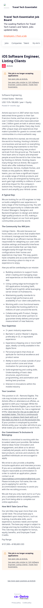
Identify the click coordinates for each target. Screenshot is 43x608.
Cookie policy (27, 603)
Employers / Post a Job (15, 35)
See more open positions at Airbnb (21, 581)
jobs (7, 43)
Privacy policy (16, 603)
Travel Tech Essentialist (24, 7)
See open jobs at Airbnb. (18, 79)
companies (17, 43)
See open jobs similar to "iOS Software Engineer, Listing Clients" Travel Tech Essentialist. (23, 84)
